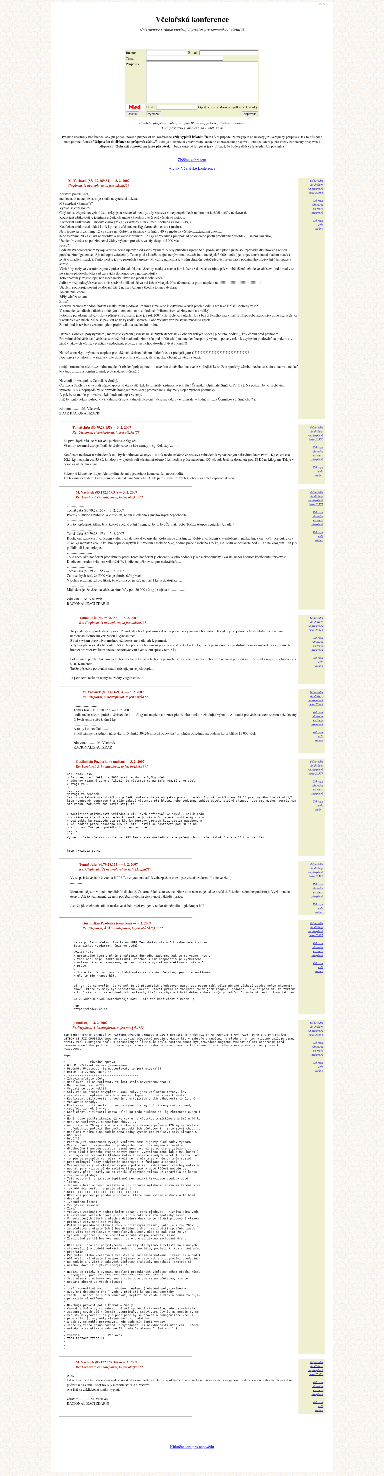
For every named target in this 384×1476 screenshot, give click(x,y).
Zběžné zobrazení (192, 159)
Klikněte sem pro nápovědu (192, 1446)
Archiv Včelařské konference (192, 168)
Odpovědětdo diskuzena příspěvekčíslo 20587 (315, 1368)
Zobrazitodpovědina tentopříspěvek (317, 207)
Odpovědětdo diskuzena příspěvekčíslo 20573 (315, 624)
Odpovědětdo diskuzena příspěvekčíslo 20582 (315, 929)
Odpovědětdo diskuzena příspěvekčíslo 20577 (315, 767)
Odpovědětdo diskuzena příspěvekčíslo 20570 (315, 433)
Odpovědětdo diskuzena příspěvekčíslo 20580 (315, 870)
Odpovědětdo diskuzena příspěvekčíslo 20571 (315, 498)
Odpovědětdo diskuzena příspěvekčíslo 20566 (315, 187)
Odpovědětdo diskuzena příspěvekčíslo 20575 (315, 698)
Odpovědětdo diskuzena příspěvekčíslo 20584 (315, 1029)
